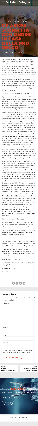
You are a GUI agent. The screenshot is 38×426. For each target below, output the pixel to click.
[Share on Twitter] (16, 283)
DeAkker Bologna (18, 2)
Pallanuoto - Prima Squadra (15, 21)
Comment (6, 303)
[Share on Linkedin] (20, 283)
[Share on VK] (24, 283)
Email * (5, 335)
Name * (5, 328)
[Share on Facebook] (13, 283)
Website (5, 343)
